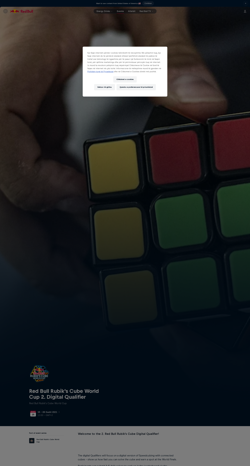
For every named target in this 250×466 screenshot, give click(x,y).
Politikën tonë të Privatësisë (100, 71)
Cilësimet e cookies (125, 79)
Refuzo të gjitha (105, 87)
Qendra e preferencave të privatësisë (136, 87)
